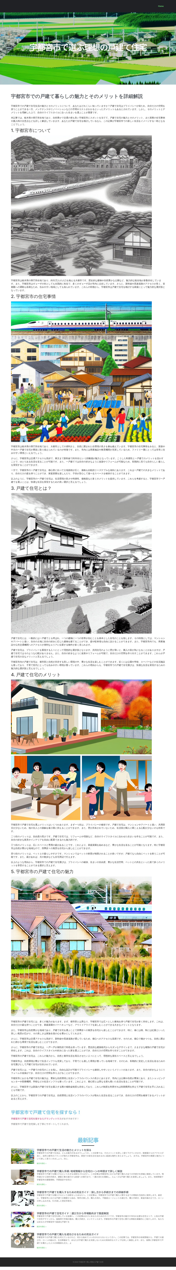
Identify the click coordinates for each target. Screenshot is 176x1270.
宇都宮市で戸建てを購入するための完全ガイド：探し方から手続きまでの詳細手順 (82, 1192)
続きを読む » (41, 1163)
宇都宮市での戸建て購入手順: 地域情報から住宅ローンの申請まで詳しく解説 (79, 1171)
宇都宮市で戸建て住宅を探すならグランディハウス (36, 1118)
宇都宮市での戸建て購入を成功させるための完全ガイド (68, 1234)
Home (161, 6)
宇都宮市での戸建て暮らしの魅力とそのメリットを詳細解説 (77, 96)
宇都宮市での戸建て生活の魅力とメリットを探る (64, 1150)
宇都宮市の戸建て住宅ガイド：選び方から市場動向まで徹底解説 (73, 1213)
